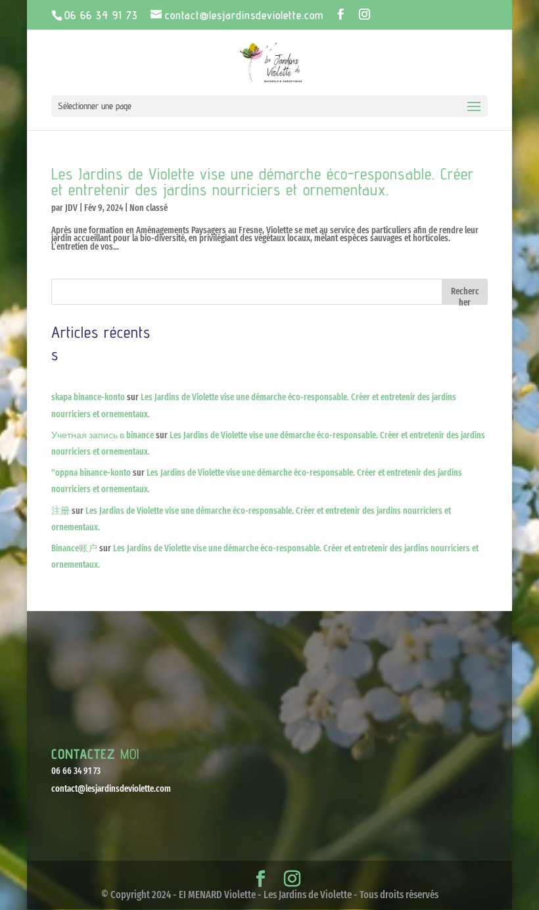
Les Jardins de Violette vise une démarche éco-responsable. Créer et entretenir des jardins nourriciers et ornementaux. (262, 181)
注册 (60, 510)
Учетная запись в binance (102, 435)
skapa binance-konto (88, 397)
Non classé (148, 208)
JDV (71, 208)
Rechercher (465, 295)
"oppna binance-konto (91, 472)
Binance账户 (74, 548)
